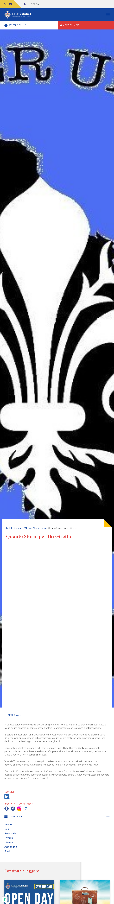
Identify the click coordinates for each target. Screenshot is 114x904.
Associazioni (10, 846)
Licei (6, 829)
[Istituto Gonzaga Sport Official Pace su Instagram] (19, 809)
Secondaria (10, 833)
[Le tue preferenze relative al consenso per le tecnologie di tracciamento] (5, 899)
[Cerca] (25, 4)
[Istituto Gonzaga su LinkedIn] (26, 808)
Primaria (8, 838)
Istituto (8, 824)
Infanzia (8, 842)
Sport (7, 851)
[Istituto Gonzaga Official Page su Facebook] (6, 809)
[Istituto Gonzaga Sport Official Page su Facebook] (13, 809)
